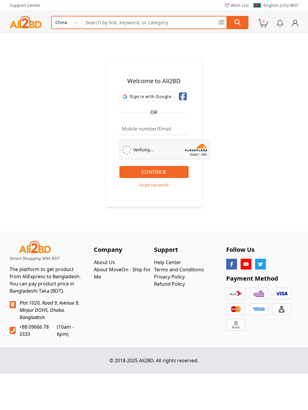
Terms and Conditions (179, 269)
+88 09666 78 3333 (34, 330)
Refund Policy (169, 284)
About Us (104, 262)
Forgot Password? (154, 185)
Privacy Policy (169, 276)
